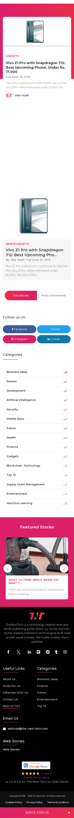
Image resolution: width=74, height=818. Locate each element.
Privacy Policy (35, 802)
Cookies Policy (13, 802)
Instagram (20, 339)
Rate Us (48, 773)
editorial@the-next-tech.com (28, 728)
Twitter (55, 329)
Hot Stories (21, 295)
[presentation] (7, 568)
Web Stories (11, 749)
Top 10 (41, 706)
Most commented (53, 295)
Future (41, 692)
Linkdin (55, 339)
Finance (42, 686)
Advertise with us (15, 692)
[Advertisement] (37, 146)
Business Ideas (47, 679)
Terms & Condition (58, 802)
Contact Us (10, 699)
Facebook (20, 329)
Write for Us (11, 686)
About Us (9, 679)
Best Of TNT (11, 706)
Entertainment (47, 699)
